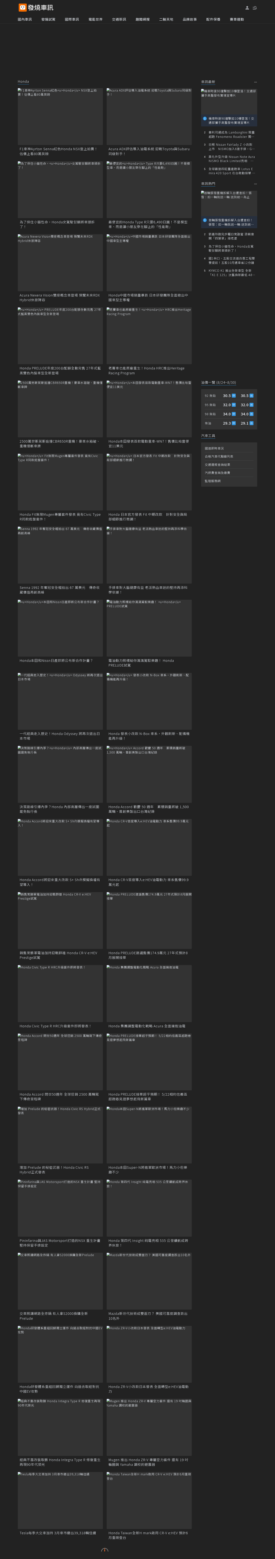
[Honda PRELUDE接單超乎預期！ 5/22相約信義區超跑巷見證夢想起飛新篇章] (149, 1062)
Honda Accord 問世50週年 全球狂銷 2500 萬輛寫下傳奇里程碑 (59, 1096)
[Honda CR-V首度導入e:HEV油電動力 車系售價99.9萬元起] (149, 847)
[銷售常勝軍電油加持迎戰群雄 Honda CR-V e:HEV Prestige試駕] (60, 920)
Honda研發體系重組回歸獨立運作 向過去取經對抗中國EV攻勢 (59, 1389)
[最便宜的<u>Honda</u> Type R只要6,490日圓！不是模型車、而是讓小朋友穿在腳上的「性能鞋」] (149, 189)
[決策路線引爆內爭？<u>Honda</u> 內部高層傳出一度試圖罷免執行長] (60, 774)
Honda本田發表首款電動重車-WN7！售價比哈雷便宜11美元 (149, 443)
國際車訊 (72, 19)
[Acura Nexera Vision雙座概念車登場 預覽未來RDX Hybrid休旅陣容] (60, 262)
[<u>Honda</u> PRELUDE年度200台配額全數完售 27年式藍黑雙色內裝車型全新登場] (60, 335)
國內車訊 (25, 19)
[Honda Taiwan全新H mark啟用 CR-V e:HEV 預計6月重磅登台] (149, 1500)
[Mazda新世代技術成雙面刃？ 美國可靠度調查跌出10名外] (149, 1281)
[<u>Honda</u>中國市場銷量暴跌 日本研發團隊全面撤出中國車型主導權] (149, 262)
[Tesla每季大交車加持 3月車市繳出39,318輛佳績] (60, 1500)
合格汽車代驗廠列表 (219, 456)
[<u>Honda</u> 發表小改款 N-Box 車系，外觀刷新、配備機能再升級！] (149, 701)
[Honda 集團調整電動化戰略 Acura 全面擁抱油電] (149, 993)
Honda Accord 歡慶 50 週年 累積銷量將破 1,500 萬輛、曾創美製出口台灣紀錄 (149, 809)
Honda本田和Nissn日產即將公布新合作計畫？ (56, 660)
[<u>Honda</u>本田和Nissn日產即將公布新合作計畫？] (60, 628)
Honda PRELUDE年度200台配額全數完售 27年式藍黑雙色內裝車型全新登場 (60, 370)
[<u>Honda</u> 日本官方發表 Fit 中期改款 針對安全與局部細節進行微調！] (149, 482)
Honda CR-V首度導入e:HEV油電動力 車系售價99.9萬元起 (149, 882)
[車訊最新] (255, 82)
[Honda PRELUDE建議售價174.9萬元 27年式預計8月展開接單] (149, 920)
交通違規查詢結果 (217, 464)
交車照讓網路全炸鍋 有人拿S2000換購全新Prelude (54, 1315)
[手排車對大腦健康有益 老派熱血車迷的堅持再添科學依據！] (149, 555)
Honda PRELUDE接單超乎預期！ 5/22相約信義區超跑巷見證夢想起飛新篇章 (148, 1096)
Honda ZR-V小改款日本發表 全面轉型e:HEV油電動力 (149, 1389)
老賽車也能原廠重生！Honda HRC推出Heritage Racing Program (147, 370)
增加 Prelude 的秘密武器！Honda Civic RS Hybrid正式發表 (54, 1169)
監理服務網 (213, 481)
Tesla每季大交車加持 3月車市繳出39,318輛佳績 (58, 1532)
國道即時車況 (214, 448)
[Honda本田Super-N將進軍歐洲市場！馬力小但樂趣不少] (149, 1135)
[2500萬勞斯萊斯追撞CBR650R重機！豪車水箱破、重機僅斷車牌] (60, 409)
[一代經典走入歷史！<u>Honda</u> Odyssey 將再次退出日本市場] (60, 701)
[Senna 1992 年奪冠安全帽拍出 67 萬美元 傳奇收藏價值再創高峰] (60, 555)
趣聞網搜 (143, 19)
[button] (254, 7)
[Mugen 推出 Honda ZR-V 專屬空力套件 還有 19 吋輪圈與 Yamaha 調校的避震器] (149, 1427)
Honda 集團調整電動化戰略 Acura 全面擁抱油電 (147, 1026)
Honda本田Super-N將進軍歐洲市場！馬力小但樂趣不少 (148, 1169)
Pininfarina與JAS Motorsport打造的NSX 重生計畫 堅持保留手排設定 (60, 1243)
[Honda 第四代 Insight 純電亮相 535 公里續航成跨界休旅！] (149, 1208)
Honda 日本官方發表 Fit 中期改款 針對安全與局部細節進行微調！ (148, 516)
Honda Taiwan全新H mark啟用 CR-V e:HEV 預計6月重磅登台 (148, 1535)
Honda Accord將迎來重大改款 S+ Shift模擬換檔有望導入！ (60, 882)
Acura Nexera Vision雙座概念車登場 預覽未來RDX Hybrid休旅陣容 (60, 297)
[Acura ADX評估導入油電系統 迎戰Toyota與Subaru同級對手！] (149, 116)
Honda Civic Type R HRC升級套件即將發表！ (56, 1026)
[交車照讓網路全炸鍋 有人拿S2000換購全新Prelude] (60, 1281)
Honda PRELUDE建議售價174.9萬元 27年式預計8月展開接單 (148, 955)
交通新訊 (119, 19)
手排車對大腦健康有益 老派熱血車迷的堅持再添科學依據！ (148, 589)
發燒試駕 (48, 19)
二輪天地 (166, 19)
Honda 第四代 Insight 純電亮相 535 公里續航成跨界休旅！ (148, 1243)
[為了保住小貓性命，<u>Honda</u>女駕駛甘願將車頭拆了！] (60, 189)
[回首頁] (41, 8)
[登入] (247, 7)
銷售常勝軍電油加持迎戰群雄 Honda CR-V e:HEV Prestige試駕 (58, 955)
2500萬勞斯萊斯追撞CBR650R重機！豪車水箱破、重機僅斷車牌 (60, 443)
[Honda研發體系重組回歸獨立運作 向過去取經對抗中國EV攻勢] (60, 1354)
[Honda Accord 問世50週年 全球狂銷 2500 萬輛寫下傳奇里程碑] (60, 1062)
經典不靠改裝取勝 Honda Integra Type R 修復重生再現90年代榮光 (60, 1462)
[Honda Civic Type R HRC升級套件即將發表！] (60, 993)
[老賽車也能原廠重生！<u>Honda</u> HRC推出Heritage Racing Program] (149, 335)
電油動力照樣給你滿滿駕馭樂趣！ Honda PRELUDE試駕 (141, 662)
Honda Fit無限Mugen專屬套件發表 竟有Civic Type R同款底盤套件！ (60, 516)
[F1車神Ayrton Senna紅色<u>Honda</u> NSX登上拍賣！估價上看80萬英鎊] (60, 116)
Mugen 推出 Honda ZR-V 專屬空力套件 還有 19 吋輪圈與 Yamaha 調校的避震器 (148, 1462)
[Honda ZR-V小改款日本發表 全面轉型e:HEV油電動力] (149, 1354)
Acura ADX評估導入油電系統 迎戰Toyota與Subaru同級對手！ (149, 151)
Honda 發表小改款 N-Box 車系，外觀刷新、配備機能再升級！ (149, 736)
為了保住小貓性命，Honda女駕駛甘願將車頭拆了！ (57, 224)
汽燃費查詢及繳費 (217, 472)
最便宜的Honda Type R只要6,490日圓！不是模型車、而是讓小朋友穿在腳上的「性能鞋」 (148, 224)
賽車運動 (237, 19)
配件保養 (213, 19)
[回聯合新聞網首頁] (23, 8)
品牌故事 (190, 19)
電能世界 (95, 19)
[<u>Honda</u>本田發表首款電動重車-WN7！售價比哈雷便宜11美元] (149, 409)
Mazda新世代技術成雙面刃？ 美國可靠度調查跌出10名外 (148, 1315)
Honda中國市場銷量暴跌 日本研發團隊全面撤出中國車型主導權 (148, 297)
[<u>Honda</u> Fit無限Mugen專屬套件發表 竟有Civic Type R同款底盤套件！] (60, 482)
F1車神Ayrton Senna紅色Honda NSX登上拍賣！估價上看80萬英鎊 (59, 151)
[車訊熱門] (255, 184)
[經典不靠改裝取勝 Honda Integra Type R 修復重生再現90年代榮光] (60, 1427)
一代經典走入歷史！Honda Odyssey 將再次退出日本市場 (60, 736)
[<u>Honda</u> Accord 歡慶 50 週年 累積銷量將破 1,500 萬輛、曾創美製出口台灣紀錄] (149, 774)
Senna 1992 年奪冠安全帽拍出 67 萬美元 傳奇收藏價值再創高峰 (60, 589)
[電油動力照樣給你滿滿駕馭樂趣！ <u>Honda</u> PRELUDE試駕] (149, 628)
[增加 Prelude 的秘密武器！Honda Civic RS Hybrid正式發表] (60, 1135)
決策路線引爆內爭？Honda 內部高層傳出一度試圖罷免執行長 (59, 809)
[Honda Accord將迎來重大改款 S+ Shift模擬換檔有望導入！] (60, 847)
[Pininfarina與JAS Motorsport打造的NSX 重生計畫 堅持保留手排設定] (60, 1208)
